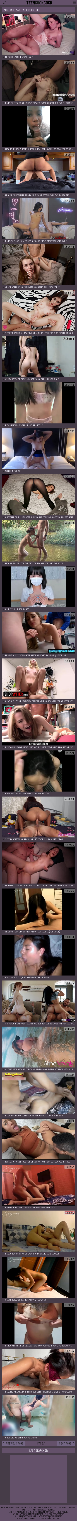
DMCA (47, 1518)
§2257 (42, 1518)
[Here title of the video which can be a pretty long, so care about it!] (38, 35)
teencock (39, 2)
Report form (55, 1518)
